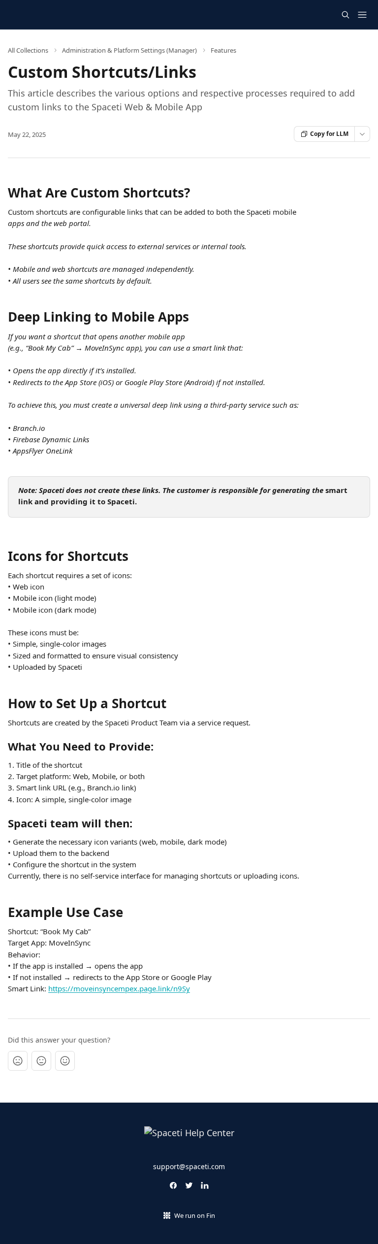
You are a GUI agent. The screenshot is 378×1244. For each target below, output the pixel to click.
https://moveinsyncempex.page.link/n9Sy (119, 988)
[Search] (345, 14)
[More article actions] (362, 134)
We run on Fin (194, 1215)
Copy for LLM (329, 134)
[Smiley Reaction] (65, 1061)
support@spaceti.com (189, 1166)
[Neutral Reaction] (41, 1061)
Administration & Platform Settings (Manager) (129, 50)
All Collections (28, 50)
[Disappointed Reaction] (18, 1061)
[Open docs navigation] (362, 14)
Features (223, 50)
